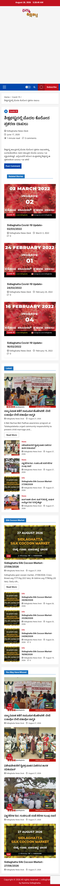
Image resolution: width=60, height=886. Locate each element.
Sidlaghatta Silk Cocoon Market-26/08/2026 (12, 599)
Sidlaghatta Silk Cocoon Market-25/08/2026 (12, 618)
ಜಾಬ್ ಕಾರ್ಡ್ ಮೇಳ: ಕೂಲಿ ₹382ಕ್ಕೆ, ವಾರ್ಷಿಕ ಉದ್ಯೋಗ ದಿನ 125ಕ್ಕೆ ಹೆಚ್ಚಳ (12, 502)
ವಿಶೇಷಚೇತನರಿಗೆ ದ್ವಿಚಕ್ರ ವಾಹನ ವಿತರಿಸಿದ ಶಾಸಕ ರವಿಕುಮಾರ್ (12, 447)
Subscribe (52, 87)
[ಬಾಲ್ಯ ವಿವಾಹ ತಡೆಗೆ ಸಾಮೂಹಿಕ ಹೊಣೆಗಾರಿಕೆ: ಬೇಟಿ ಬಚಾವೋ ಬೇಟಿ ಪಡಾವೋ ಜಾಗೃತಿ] (30, 390)
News (9, 404)
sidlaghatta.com (48, 879)
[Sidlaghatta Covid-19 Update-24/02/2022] (30, 260)
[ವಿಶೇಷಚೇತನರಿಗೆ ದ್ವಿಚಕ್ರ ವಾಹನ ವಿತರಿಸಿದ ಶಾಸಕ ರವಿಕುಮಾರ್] (30, 744)
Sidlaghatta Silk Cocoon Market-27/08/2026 (12, 484)
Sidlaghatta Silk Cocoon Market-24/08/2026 (12, 636)
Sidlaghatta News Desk (17, 131)
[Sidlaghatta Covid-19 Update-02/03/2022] (30, 201)
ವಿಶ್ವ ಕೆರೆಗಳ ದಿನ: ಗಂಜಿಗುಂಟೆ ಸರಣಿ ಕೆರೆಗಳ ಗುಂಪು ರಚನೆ (12, 466)
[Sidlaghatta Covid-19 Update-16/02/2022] (30, 319)
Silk (23, 478)
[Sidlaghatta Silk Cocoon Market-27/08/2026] (30, 542)
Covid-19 (13, 111)
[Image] (6, 111)
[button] (4, 87)
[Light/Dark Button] (28, 87)
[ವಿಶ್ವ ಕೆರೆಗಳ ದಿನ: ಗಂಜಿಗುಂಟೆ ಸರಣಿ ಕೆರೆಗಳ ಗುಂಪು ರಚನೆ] (30, 794)
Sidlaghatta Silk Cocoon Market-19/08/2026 (12, 654)
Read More (12, 435)
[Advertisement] (30, 51)
